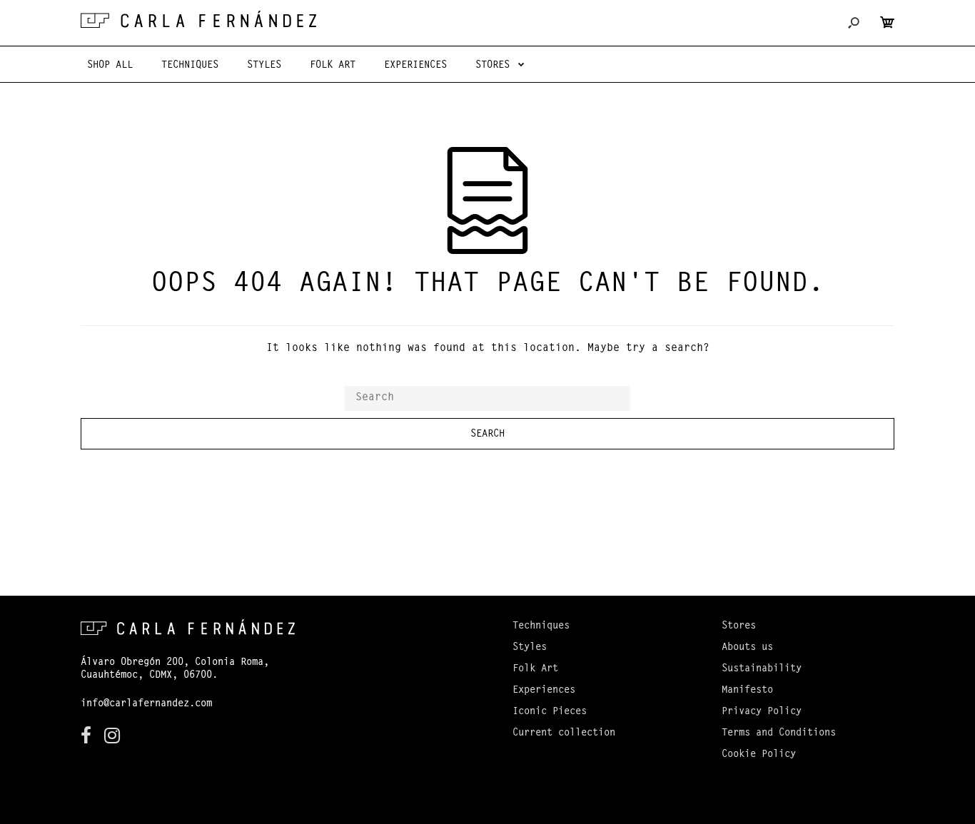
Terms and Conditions (779, 733)
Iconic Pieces (549, 712)
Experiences (543, 691)
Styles (529, 648)
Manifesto (747, 691)
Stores (739, 626)
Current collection (563, 733)
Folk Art (535, 669)
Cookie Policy (759, 755)
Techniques (541, 626)
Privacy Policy (762, 712)
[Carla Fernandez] (198, 19)
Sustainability (762, 669)
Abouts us (747, 648)
